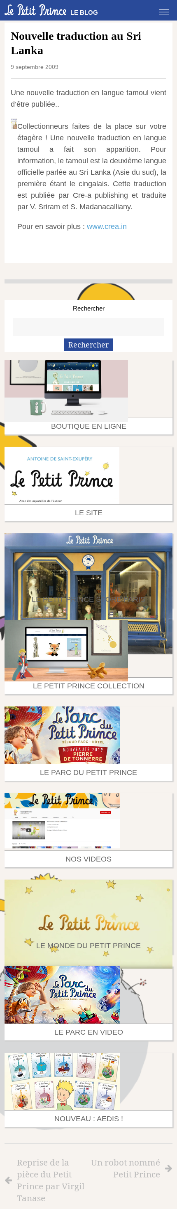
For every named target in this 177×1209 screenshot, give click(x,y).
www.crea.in (107, 226)
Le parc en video (88, 1032)
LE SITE (88, 513)
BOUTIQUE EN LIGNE (88, 426)
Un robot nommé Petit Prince (125, 1168)
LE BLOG (84, 12)
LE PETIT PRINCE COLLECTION (88, 686)
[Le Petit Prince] (35, 10)
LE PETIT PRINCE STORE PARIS (88, 599)
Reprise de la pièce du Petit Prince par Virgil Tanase (50, 1180)
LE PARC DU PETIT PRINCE (88, 772)
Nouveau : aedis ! (88, 1119)
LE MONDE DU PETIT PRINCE (88, 946)
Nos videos (88, 859)
